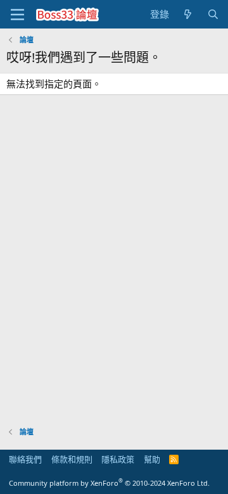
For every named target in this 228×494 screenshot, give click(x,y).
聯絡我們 (25, 459)
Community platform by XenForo (109, 483)
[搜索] (213, 14)
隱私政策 (117, 459)
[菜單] (17, 14)
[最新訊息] (187, 14)
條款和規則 (71, 459)
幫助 (152, 459)
